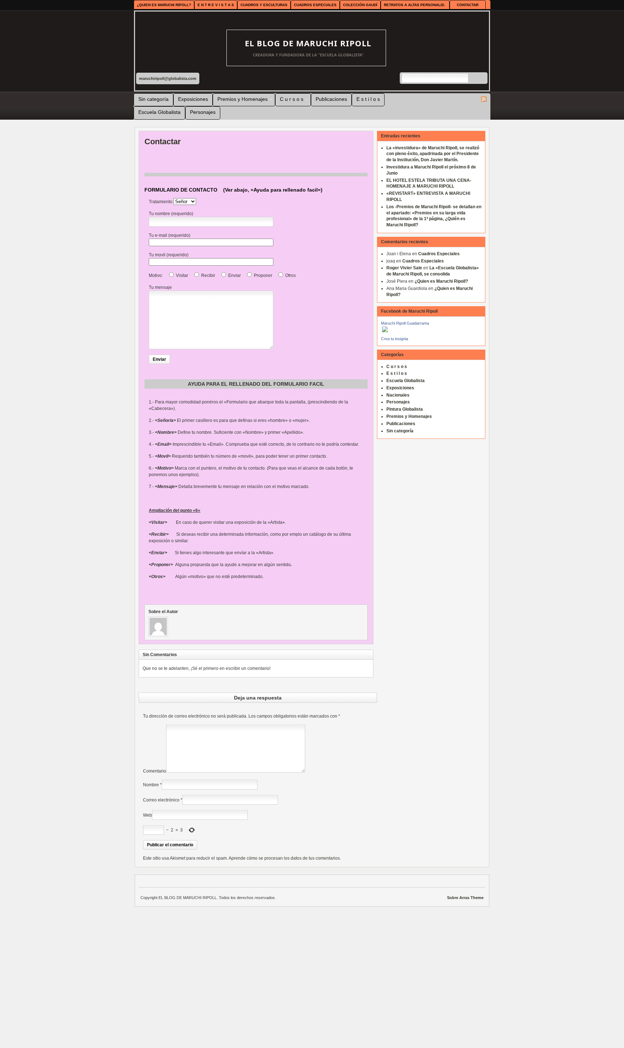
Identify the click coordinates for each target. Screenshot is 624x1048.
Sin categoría (153, 99)
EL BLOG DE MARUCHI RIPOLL (308, 43)
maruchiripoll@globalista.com (167, 78)
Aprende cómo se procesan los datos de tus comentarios (284, 858)
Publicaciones (331, 99)
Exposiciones (193, 99)
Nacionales (398, 395)
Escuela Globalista (159, 112)
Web (147, 815)
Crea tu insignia (394, 339)
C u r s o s (289, 100)
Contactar (467, 5)
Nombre (151, 784)
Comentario (154, 771)
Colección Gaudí (360, 5)
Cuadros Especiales (315, 5)
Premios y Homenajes (240, 100)
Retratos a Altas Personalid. (414, 5)
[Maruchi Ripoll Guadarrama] (384, 334)
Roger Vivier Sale (404, 267)
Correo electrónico (161, 800)
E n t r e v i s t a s (216, 5)
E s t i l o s (368, 99)
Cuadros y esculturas (263, 5)
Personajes (203, 112)
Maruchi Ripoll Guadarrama (405, 323)
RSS (484, 99)
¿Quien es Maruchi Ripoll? (164, 5)
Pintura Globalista (404, 409)
